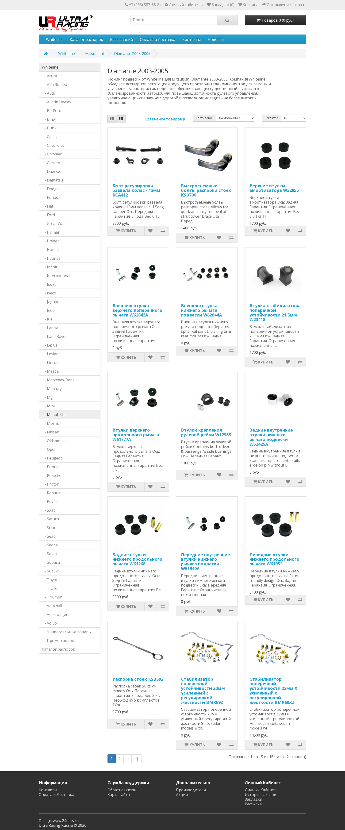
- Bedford (51, 110)
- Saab (49, 510)
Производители (191, 789)
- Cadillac (51, 136)
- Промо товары (58, 640)
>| (136, 758)
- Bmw (49, 119)
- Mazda (50, 371)
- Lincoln (51, 362)
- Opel (48, 449)
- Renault (51, 492)
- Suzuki (50, 571)
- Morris (50, 423)
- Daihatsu (52, 180)
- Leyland (51, 353)
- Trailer (50, 588)
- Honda (50, 249)
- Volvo (49, 623)
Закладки (253, 799)
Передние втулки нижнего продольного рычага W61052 (274, 559)
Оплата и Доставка (157, 39)
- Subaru (51, 562)
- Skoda (50, 545)
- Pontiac (51, 466)
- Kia (47, 319)
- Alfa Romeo (54, 84)
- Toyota (51, 579)
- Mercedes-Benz (58, 379)
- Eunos (50, 197)
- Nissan (50, 432)
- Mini (48, 406)
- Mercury (52, 388)
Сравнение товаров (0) (166, 119)
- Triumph (52, 597)
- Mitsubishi (53, 414)
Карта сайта (118, 794)
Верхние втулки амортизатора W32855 (274, 188)
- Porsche (51, 475)
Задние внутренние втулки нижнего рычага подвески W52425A (271, 437)
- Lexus (49, 345)
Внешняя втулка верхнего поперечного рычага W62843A (137, 310)
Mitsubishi (94, 53)
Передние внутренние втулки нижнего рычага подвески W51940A (205, 561)
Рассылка (253, 804)
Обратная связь (121, 789)
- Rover (49, 501)
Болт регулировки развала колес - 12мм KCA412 (136, 190)
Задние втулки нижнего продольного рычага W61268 (137, 559)
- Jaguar (50, 301)
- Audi (48, 93)
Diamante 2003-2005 (132, 53)
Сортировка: (204, 118)
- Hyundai (51, 258)
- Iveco (49, 293)
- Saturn (50, 518)
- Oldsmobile (54, 440)
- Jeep (48, 310)
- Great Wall (53, 223)
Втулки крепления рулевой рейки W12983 (206, 432)
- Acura (49, 75)
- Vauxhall (52, 605)
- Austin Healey (56, 101)
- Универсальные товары (66, 631)
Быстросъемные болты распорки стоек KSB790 (206, 190)
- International (56, 275)
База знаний (121, 39)
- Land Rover (54, 336)
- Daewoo (51, 171)
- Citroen (51, 162)
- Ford (48, 214)
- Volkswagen (55, 614)
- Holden (51, 240)
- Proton (50, 484)
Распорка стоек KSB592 (137, 679)
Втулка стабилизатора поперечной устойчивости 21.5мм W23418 (275, 312)
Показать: (271, 118)
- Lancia (50, 327)
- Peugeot (52, 458)
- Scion (49, 527)
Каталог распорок (86, 39)
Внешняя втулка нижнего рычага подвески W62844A (201, 310)
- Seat (48, 536)
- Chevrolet (53, 145)
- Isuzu (49, 284)
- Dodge (50, 188)
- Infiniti (50, 267)
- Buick (49, 128)
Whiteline (54, 39)
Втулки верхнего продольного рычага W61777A (135, 434)
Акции (182, 794)
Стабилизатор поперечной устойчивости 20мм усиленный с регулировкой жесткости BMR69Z (203, 690)
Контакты (191, 39)
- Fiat (47, 206)
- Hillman (51, 232)
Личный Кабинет (260, 789)
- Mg (47, 397)
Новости (216, 39)
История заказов (260, 794)
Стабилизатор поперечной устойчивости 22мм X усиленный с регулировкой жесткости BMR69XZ (273, 690)
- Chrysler (52, 154)
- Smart (50, 553)
